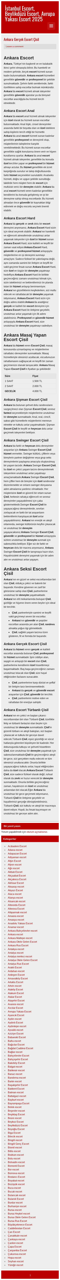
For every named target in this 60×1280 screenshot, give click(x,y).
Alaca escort (14, 894)
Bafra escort (14, 1041)
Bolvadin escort (16, 1162)
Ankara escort (15, 934)
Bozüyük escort (16, 1184)
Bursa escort (15, 1210)
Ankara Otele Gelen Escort (22, 941)
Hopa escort (14, 1257)
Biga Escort (14, 1133)
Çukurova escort (17, 1254)
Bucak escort (15, 1191)
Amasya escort (16, 919)
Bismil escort (15, 1147)
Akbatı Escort (15, 872)
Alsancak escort (16, 901)
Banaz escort (15, 1074)
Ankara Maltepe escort (20, 938)
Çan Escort (14, 1232)
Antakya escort (16, 949)
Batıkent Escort (16, 1088)
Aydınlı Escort (15, 1022)
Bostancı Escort (16, 1177)
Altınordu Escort (16, 905)
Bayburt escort (16, 1099)
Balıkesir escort (16, 1070)
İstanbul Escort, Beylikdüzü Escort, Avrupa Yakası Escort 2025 (30, 13)
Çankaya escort (16, 1239)
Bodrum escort (16, 1155)
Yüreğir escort (15, 1265)
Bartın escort (15, 1081)
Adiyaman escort (17, 857)
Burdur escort (15, 1202)
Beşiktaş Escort (16, 1114)
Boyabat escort (16, 1180)
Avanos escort (15, 1004)
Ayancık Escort (16, 1015)
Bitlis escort (14, 1151)
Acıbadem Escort (17, 846)
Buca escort (14, 1188)
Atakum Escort (16, 993)
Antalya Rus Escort (18, 964)
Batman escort (16, 1092)
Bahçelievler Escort (18, 1055)
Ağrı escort (14, 868)
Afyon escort (14, 864)
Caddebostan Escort (19, 1228)
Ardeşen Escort (16, 975)
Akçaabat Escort (17, 875)
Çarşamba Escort (17, 1250)
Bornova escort (16, 1173)
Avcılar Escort (15, 1008)
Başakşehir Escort (18, 1085)
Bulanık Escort (16, 1199)
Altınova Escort (16, 908)
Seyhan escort (16, 1261)
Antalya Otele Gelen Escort (22, 960)
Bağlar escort (15, 1052)
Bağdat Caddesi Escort (20, 1048)
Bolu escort (14, 1158)
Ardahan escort (16, 971)
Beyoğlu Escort (16, 1129)
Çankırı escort (15, 1243)
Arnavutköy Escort (18, 978)
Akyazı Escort (15, 890)
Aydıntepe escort (17, 1026)
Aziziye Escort (15, 1033)
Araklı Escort (15, 967)
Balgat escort (15, 1066)
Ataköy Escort (15, 989)
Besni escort (14, 1118)
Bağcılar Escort (16, 1044)
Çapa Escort (14, 1246)
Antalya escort (15, 953)
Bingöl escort (15, 1140)
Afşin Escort (14, 861)
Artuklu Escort (15, 982)
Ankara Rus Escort (18, 945)
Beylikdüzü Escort (18, 1125)
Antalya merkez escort (20, 956)
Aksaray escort (16, 886)
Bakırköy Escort (16, 1063)
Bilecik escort (15, 1136)
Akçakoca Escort (17, 879)
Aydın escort (14, 1019)
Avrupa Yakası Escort (19, 1011)
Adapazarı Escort (17, 853)
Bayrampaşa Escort (18, 1103)
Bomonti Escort (16, 1166)
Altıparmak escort (17, 912)
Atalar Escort (15, 997)
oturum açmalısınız (37, 832)
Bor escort (13, 1169)
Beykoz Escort (16, 1121)
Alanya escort (15, 897)
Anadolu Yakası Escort (20, 923)
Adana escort (15, 850)
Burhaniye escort (17, 1206)
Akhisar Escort (16, 883)
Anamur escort (16, 927)
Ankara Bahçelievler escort (22, 930)
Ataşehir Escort (16, 1000)
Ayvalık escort (15, 1030)
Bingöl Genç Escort (18, 1144)
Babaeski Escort (17, 1037)
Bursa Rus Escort (17, 1221)
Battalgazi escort (17, 1096)
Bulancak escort (16, 1195)
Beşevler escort (16, 1110)
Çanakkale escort (17, 1235)
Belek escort (14, 1107)
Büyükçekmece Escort (20, 1224)
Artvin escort (14, 986)
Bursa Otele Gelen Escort (22, 1217)
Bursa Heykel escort (19, 1213)
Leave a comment (14, 46)
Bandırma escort (17, 1077)
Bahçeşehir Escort (18, 1059)
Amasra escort (16, 916)
